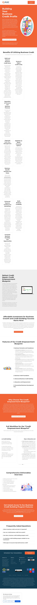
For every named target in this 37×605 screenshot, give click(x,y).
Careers (12, 558)
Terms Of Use (14, 572)
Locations (12, 556)
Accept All (17, 601)
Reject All (11, 601)
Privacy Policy (19, 572)
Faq (22, 572)
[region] (12, 598)
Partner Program (13, 559)
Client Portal (26, 572)
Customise (6, 601)
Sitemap (10, 572)
